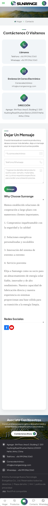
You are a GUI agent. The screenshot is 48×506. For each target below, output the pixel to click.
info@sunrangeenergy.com (24, 86)
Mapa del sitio (20, 484)
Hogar (19, 21)
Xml (31, 484)
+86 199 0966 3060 (28, 56)
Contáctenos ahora (23, 434)
